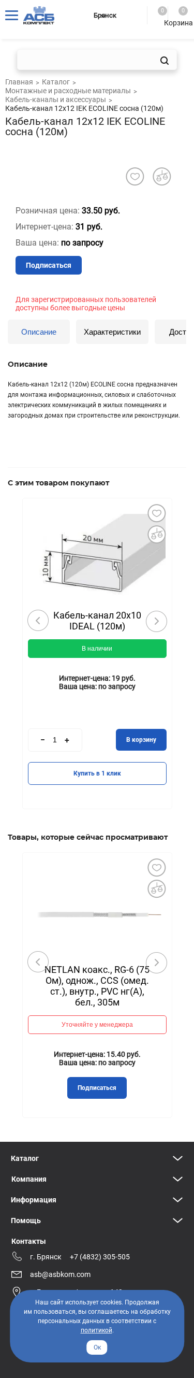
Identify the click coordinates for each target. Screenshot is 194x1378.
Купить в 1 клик (97, 773)
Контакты (28, 1241)
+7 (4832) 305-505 (100, 1257)
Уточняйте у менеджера (97, 1024)
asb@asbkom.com (60, 1274)
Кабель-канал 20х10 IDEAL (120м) (97, 620)
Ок (97, 1347)
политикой (96, 1330)
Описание (38, 331)
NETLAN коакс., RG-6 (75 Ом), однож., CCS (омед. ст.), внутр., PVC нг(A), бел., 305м (97, 986)
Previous (38, 620)
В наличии (97, 648)
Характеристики (112, 331)
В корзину (141, 739)
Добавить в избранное (157, 513)
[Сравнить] (157, 534)
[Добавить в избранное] (134, 176)
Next (156, 621)
